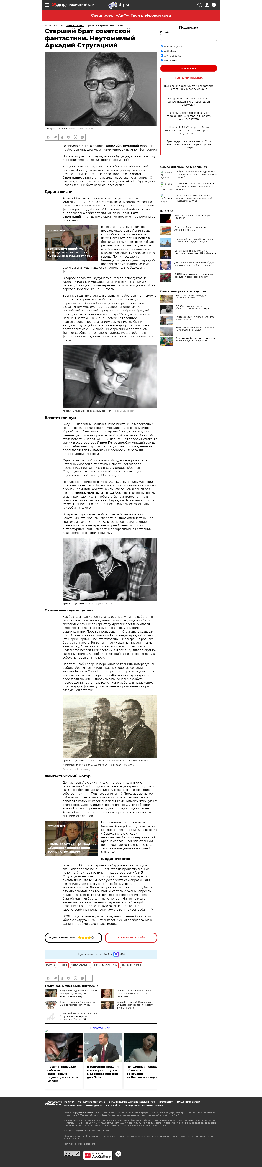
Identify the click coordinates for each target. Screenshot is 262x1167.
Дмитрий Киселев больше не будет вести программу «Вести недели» (194, 263)
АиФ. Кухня (170, 60)
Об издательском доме (91, 1102)
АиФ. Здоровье (172, 55)
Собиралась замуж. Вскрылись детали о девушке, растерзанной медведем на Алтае (194, 198)
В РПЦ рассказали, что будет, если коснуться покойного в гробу (193, 275)
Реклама (69, 1102)
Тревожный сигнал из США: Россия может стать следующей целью (194, 240)
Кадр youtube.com (124, 411)
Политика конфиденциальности (79, 1144)
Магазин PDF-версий (188, 1102)
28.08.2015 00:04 (54, 25)
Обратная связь (73, 1105)
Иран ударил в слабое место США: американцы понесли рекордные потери (189, 144)
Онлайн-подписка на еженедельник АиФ (132, 1102)
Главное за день (173, 46)
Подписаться (188, 68)
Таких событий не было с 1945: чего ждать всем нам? (195, 318)
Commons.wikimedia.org (76, 769)
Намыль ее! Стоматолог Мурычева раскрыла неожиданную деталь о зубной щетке (195, 186)
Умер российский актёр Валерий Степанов (192, 216)
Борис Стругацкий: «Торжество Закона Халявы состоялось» (77, 1003)
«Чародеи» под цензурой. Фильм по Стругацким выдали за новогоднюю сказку (78, 993)
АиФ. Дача (170, 51)
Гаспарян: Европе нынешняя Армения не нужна (190, 228)
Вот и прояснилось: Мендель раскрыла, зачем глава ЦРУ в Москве (195, 252)
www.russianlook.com (81, 128)
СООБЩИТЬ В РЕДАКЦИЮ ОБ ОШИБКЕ (143, 1105)
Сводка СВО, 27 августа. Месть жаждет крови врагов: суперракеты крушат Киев (189, 130)
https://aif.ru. (74, 1138)
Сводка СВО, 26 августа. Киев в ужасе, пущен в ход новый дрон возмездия (189, 101)
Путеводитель (94, 1105)
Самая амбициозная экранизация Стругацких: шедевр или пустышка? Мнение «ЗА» (78, 1016)
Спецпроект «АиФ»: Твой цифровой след (131, 15)
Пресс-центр (166, 1102)
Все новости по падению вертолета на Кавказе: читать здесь (195, 329)
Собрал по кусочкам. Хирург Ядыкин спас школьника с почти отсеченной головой (196, 174)
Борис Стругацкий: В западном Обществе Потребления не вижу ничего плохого (134, 1005)
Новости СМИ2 (101, 1028)
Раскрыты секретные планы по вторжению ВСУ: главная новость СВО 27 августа (189, 116)
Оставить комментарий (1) (131, 937)
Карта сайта (113, 1105)
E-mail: (164, 32)
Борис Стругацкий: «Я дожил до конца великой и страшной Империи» (134, 993)
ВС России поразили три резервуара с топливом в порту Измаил (189, 88)
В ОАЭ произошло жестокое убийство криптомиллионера (192, 307)
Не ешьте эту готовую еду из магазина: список (191, 297)
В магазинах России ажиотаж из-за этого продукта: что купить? (195, 339)
